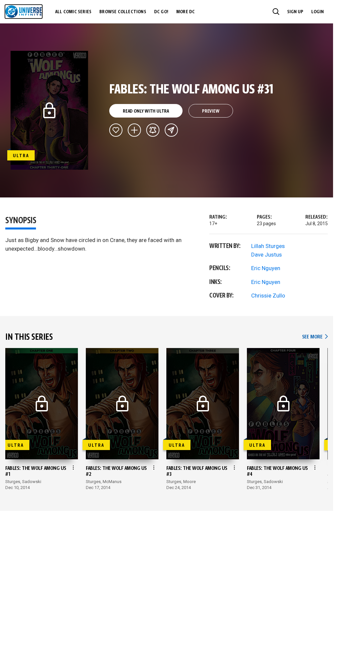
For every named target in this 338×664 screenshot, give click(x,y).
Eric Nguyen (265, 268)
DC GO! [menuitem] (161, 12)
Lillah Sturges (268, 246)
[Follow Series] (152, 130)
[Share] (171, 130)
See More (315, 336)
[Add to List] (134, 130)
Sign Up (295, 12)
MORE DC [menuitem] (185, 12)
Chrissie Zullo (268, 295)
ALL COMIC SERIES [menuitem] (73, 12)
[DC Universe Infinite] (23, 11)
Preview (211, 111)
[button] (276, 12)
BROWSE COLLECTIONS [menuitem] (122, 12)
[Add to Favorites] (115, 130)
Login (317, 12)
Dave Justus (266, 254)
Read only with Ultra (146, 111)
